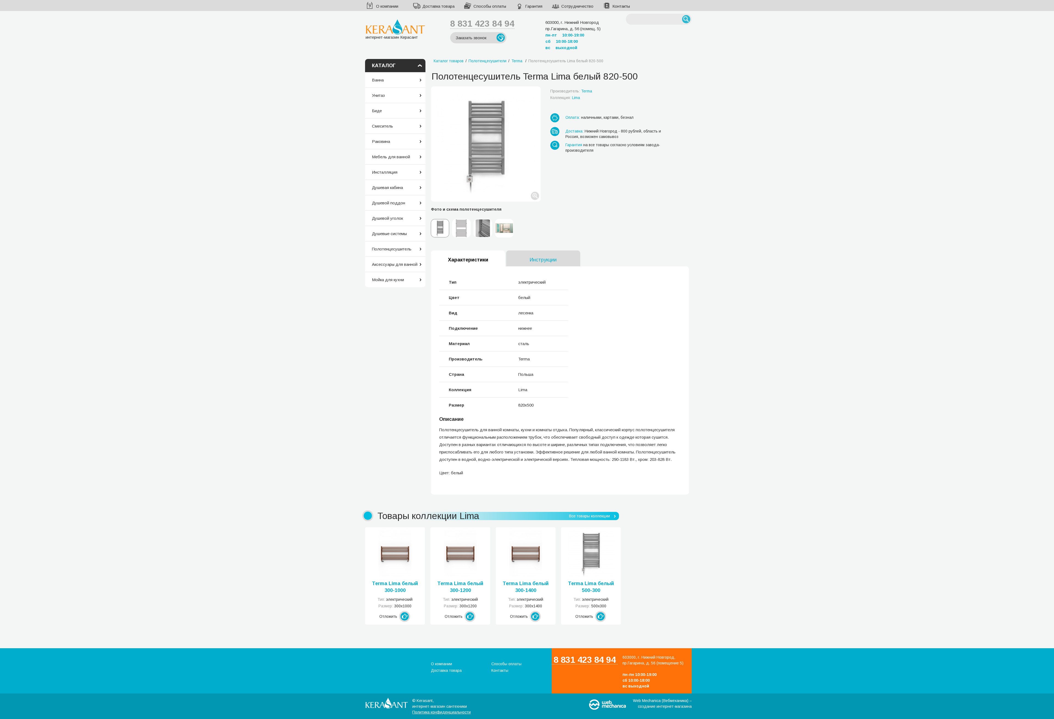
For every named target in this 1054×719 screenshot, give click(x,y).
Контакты (621, 6)
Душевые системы (389, 233)
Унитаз (378, 95)
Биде (377, 110)
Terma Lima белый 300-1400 (526, 587)
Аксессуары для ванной (394, 264)
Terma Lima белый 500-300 (591, 587)
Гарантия (533, 6)
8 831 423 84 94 (482, 24)
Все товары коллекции (589, 516)
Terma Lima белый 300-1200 (460, 587)
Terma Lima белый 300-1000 (395, 587)
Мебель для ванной (391, 156)
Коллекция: (565, 98)
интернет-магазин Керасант (392, 37)
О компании (387, 6)
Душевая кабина (387, 187)
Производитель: (571, 91)
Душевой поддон (388, 203)
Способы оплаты (489, 6)
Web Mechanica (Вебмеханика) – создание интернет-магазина (662, 703)
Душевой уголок (387, 218)
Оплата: (572, 117)
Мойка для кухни (388, 279)
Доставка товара (438, 6)
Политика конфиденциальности (441, 712)
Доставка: (574, 131)
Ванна (378, 80)
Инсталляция (384, 172)
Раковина (381, 141)
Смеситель (382, 126)
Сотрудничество (577, 6)
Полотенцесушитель (391, 249)
